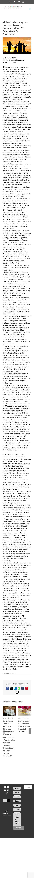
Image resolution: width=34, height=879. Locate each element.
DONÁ (28, 787)
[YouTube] (5, 790)
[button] (4, 731)
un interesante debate (19, 141)
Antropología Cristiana (9, 673)
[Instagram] (8, 790)
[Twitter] (8, 787)
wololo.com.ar (7, 815)
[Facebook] (5, 787)
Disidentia (12, 62)
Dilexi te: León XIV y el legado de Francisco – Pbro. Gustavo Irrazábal (24, 723)
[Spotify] (7, 793)
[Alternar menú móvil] (30, 9)
